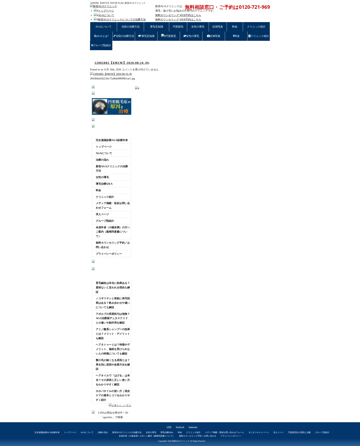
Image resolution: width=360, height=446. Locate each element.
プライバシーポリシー (109, 253)
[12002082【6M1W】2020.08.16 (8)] (111, 74)
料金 (234, 26)
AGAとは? (103, 36)
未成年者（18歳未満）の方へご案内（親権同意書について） (113, 232)
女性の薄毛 (197, 26)
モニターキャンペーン (258, 432)
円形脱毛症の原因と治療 (299, 432)
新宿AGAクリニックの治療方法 (112, 168)
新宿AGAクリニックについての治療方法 (122, 19)
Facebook (180, 427)
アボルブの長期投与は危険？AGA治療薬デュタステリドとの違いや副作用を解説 (113, 318)
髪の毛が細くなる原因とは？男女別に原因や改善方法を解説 (113, 365)
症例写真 (217, 26)
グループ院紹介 (102, 45)
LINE (169, 427)
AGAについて (106, 15)
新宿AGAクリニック (180, 441)
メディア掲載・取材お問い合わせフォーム (113, 205)
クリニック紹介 (256, 26)
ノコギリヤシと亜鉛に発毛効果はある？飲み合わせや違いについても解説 (113, 303)
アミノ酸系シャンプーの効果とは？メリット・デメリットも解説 (113, 334)
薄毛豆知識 (156, 26)
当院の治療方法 (130, 26)
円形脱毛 (178, 26)
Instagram (193, 427)
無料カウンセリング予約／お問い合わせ (113, 245)
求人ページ (102, 214)
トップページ (106, 10)
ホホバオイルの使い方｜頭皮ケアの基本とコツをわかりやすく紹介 (113, 395)
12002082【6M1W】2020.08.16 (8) (121, 62)
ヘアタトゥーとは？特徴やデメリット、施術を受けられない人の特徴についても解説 (113, 349)
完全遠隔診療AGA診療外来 (112, 140)
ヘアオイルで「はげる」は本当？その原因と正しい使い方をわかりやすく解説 (113, 380)
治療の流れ (102, 159)
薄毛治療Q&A (104, 183)
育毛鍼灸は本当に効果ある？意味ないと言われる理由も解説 (113, 287)
